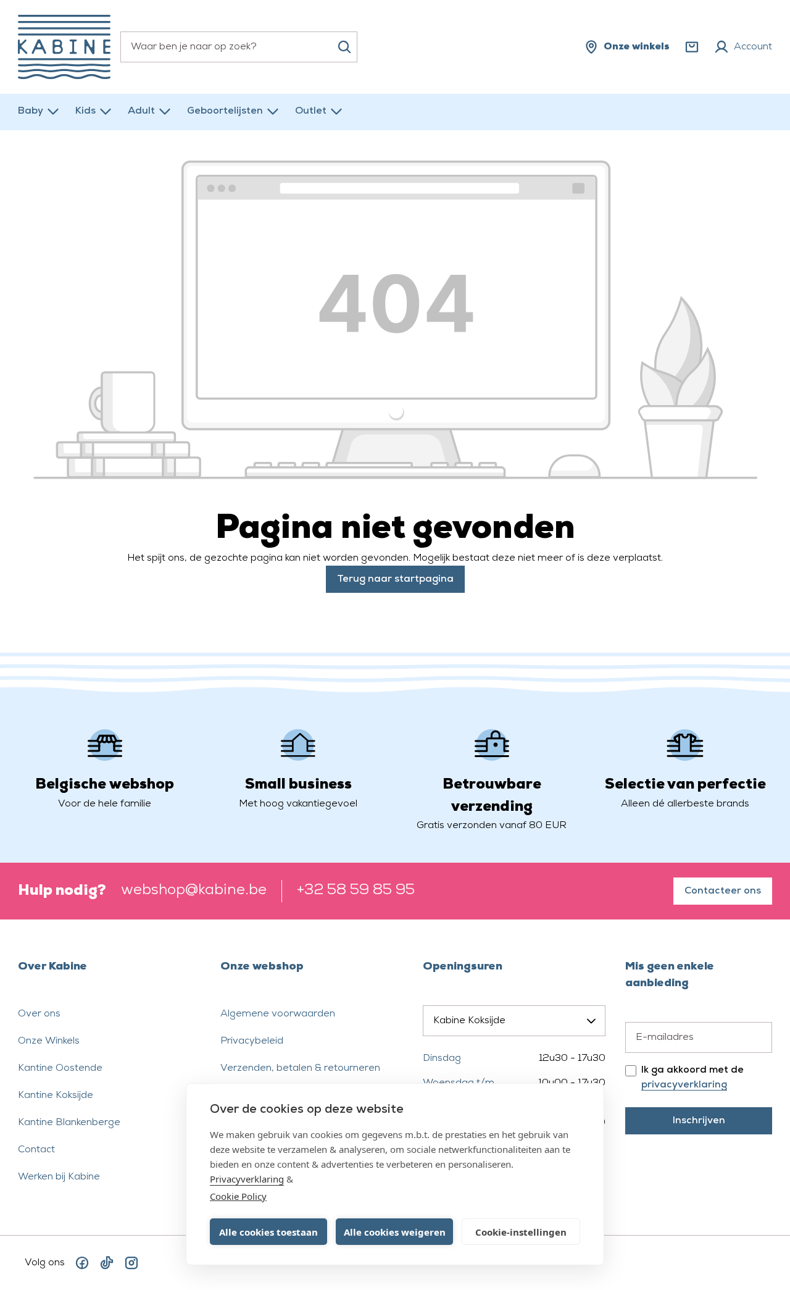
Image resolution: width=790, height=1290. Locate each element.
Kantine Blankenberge (69, 1123)
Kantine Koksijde (55, 1095)
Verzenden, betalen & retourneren (300, 1068)
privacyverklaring (684, 1085)
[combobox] (238, 46)
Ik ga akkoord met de (692, 1077)
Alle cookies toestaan (268, 1232)
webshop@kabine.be (194, 890)
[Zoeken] (344, 47)
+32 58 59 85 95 (356, 890)
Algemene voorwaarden (277, 1014)
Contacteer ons (722, 891)
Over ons (39, 1014)
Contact (36, 1150)
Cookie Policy (238, 1196)
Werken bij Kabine (59, 1177)
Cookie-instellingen (521, 1232)
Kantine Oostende (60, 1068)
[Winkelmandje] (691, 47)
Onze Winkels (49, 1041)
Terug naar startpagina (395, 579)
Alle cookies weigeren (395, 1232)
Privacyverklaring (247, 1179)
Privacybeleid (251, 1041)
